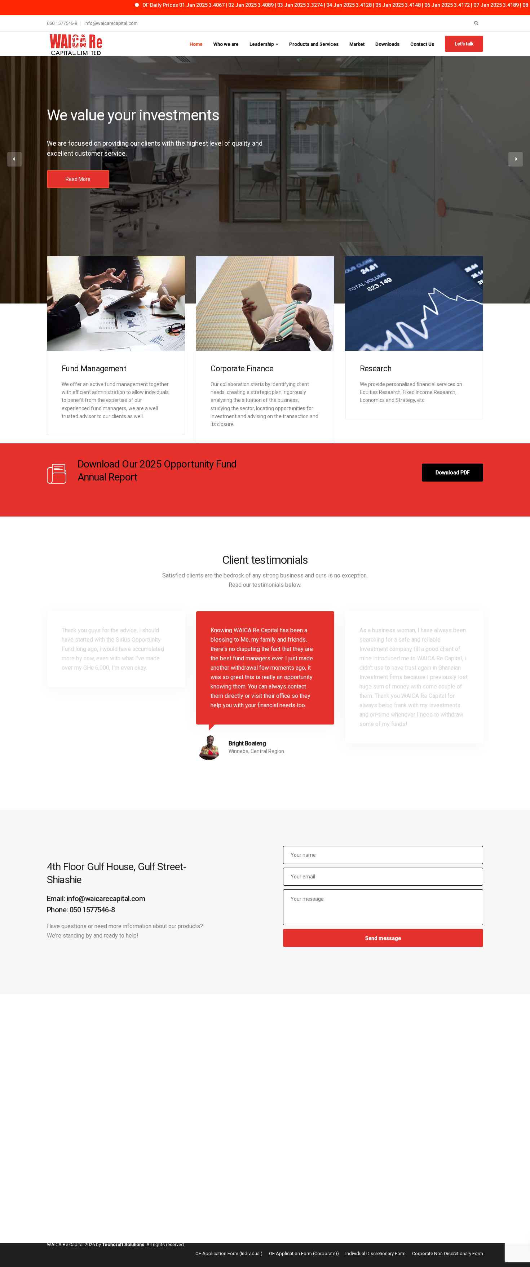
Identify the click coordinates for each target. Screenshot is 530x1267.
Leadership (261, 44)
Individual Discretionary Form (375, 1253)
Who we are (226, 44)
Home (196, 44)
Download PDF (453, 472)
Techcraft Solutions (123, 1244)
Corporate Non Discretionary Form (447, 1253)
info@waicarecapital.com (111, 23)
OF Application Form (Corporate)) (304, 1253)
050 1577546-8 (62, 23)
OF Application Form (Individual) (228, 1253)
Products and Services (314, 44)
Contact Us (422, 44)
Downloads (387, 44)
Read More (78, 179)
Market (357, 44)
